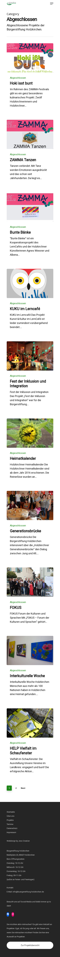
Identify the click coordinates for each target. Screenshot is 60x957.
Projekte (10, 820)
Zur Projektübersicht (30, 945)
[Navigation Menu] (51, 3)
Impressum (11, 832)
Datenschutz (12, 828)
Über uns (10, 816)
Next (23, 788)
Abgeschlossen (18, 77)
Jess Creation (24, 841)
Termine (10, 824)
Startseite (11, 812)
